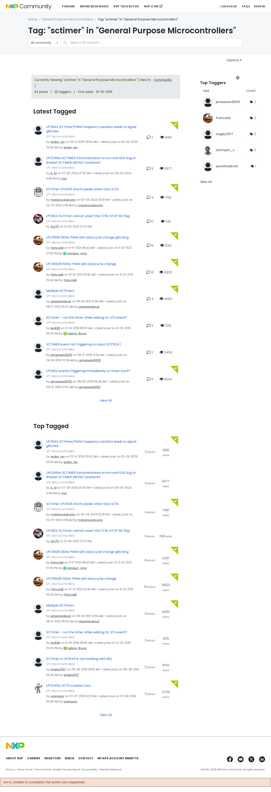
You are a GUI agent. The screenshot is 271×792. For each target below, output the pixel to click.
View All (106, 400)
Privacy (10, 769)
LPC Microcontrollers (60, 136)
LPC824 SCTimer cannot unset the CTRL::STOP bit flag (88, 216)
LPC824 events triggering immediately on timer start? (88, 371)
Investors (52, 758)
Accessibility (89, 769)
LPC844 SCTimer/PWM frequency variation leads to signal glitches (91, 129)
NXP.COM (151, 6)
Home (32, 19)
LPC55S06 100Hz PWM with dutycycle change (81, 264)
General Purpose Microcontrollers (67, 19)
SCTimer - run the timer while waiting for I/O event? (86, 317)
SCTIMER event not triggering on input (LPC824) (83, 344)
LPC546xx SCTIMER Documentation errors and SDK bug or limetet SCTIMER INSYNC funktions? (91, 160)
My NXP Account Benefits (118, 758)
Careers (33, 758)
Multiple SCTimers (60, 291)
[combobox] (152, 42)
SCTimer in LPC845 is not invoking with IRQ (79, 659)
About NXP (14, 758)
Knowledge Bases (94, 6)
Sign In (259, 6)
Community (163, 80)
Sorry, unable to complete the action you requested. (44, 782)
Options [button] (233, 60)
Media (69, 758)
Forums (68, 6)
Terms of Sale (43, 769)
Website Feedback (111, 769)
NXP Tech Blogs (126, 6)
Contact (85, 758)
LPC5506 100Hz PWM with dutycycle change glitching (87, 237)
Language (228, 6)
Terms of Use (24, 769)
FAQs (246, 6)
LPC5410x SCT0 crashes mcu (68, 685)
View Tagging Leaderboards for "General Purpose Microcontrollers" (219, 78)
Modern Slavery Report (66, 769)
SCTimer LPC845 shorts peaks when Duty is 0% (82, 189)
